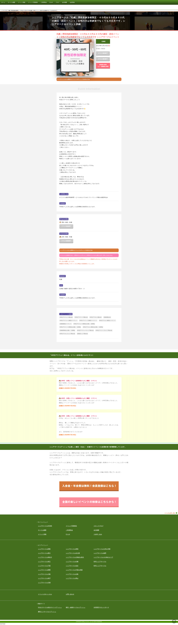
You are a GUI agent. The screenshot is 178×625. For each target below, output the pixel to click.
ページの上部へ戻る (169, 513)
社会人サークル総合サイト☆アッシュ (50, 607)
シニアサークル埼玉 (44, 561)
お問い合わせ (70, 594)
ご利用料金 (69, 530)
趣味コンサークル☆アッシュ (47, 611)
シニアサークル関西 (44, 570)
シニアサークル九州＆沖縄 (102, 549)
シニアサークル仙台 (72, 565)
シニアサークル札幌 (72, 561)
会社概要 (96, 530)
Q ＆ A (68, 534)
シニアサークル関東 (44, 549)
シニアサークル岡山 (72, 578)
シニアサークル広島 (72, 574)
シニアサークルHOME (45, 526)
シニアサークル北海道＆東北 (75, 557)
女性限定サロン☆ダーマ (101, 607)
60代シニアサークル (100, 565)
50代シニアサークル (100, 561)
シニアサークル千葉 (44, 565)
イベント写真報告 (71, 526)
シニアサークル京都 (44, 582)
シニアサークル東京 (44, 553)
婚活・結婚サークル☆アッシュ (75, 607)
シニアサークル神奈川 (45, 557)
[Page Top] (174, 623)
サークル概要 (42, 530)
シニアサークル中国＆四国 (74, 570)
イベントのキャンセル (45, 594)
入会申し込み (98, 534)
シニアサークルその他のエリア (103, 557)
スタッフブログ (98, 526)
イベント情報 (42, 534)
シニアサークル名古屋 (73, 553)
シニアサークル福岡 (100, 553)
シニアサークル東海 (72, 549)
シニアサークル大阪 (44, 574)
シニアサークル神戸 (44, 578)
